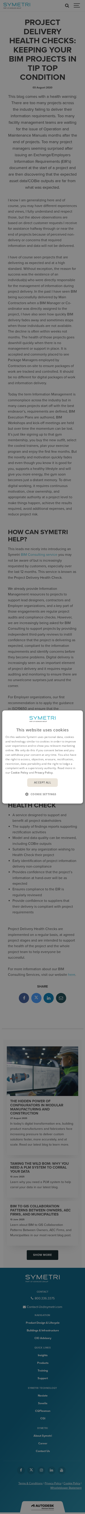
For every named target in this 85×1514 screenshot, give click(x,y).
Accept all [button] (42, 782)
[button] (43, 794)
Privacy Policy (44, 772)
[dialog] (42, 757)
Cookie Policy (19, 772)
